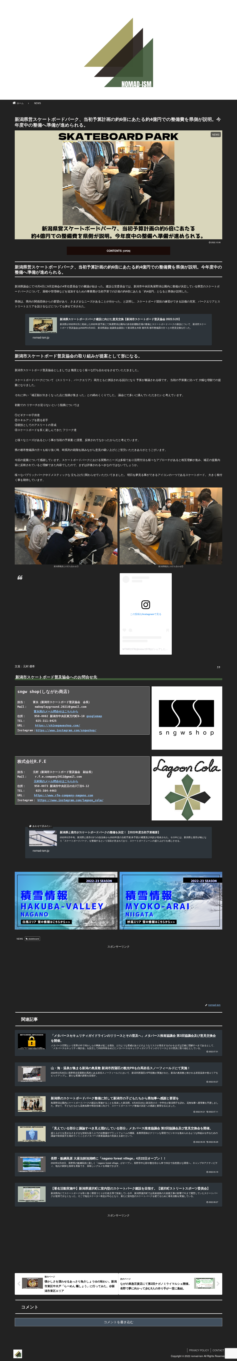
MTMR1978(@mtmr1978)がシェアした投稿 (146, 649)
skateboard (33, 938)
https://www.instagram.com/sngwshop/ (66, 730)
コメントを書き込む (118, 1322)
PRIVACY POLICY (199, 1350)
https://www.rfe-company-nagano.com (63, 795)
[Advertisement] (118, 973)
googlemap (94, 716)
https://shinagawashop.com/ (57, 725)
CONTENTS (114, 251)
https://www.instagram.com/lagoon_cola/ (70, 800)
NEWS (20, 938)
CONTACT (218, 1350)
